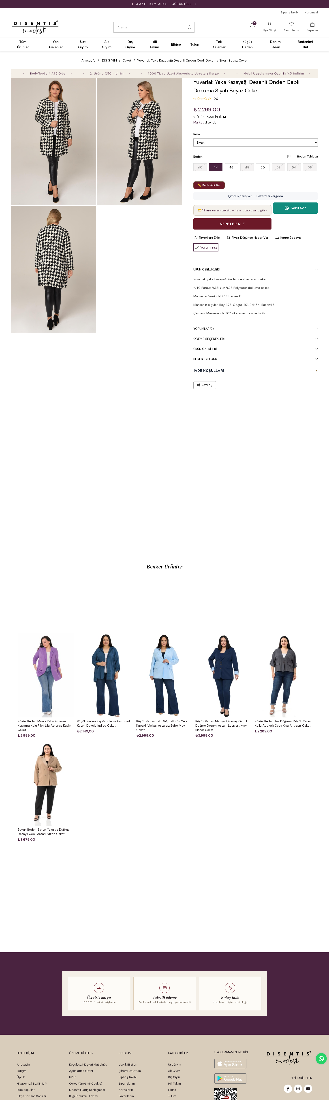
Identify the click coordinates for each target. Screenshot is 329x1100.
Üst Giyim (174, 1064)
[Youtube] (308, 1089)
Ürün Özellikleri (206, 269)
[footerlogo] (288, 1057)
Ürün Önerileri (205, 349)
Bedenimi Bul (305, 44)
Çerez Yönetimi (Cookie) (85, 1083)
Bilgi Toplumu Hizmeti (83, 1096)
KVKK (73, 1077)
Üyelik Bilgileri (128, 1064)
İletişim (21, 1071)
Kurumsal (311, 12)
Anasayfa (23, 1064)
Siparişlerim (127, 1083)
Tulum (172, 1096)
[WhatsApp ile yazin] (321, 1058)
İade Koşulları (26, 1090)
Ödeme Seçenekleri (208, 339)
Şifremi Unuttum (130, 1071)
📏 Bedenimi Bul (209, 185)
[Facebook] (288, 1089)
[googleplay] (230, 1078)
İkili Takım (174, 1083)
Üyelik (21, 1077)
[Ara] (189, 27)
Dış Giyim (174, 1077)
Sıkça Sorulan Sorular (31, 1096)
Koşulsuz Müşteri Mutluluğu (88, 1064)
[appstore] (230, 1064)
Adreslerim (126, 1090)
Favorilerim (126, 1096)
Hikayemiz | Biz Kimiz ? (32, 1083)
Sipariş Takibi (290, 12)
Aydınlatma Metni (81, 1071)
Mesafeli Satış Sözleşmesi (87, 1090)
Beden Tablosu (307, 156)
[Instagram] (298, 1089)
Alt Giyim (174, 1071)
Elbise (172, 1090)
